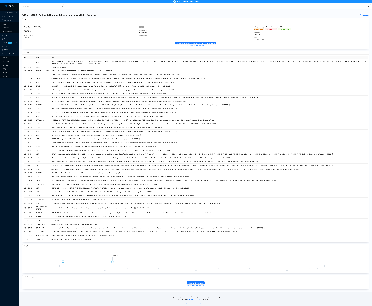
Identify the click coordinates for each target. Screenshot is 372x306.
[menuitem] (9, 13)
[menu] (9, 31)
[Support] (10, 10)
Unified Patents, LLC (193, 300)
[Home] (7, 10)
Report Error (365, 15)
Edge (5, 69)
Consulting (6, 61)
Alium (5, 72)
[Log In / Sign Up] (12, 10)
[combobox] (41, 6)
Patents (5, 58)
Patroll (5, 76)
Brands (5, 65)
